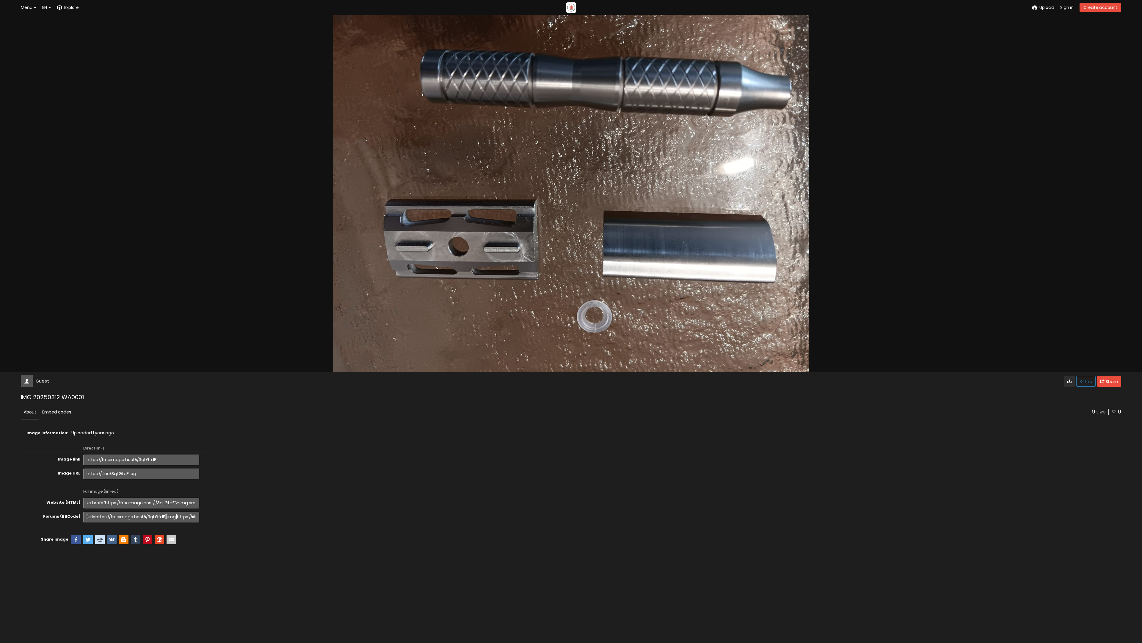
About (30, 412)
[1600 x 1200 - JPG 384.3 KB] (1069, 381)
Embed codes (56, 412)
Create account (1100, 7)
